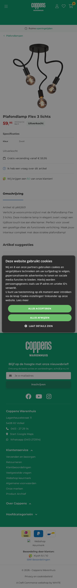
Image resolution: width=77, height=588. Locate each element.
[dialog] (38, 294)
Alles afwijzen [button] (40, 317)
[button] (39, 326)
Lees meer (22, 300)
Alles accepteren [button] (39, 308)
